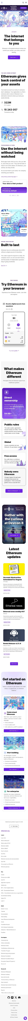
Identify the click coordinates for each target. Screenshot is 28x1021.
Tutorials (3, 911)
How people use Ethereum (7, 864)
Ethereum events (5, 945)
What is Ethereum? (13, 491)
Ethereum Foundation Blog (7, 958)
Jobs (14, 1007)
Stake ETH (3, 898)
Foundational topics (5, 924)
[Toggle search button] (23, 2)
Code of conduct (14, 1005)
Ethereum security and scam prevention (10, 858)
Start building (4, 916)
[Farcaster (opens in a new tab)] (12, 997)
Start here (13, 57)
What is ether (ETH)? (5, 843)
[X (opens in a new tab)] (16, 997)
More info (8, 309)
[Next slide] (17, 195)
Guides (2, 874)
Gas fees (3, 853)
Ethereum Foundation (6, 956)
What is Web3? (4, 848)
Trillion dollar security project (7, 992)
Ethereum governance (6, 987)
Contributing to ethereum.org (7, 948)
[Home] (2, 2)
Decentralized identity (6, 895)
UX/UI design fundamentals (7, 927)
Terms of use (14, 1012)
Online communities (5, 943)
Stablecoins (3, 885)
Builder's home (4, 908)
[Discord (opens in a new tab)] (19, 997)
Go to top (15, 826)
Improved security (5, 977)
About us (14, 1000)
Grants (2, 921)
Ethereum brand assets (14, 1003)
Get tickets (24, 8)
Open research (4, 982)
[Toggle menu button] (26, 2)
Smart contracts (4, 851)
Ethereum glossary (5, 866)
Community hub (4, 940)
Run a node (3, 856)
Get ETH (3, 880)
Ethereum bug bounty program (8, 953)
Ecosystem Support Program (8, 961)
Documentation (4, 914)
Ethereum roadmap (5, 974)
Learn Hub (3, 838)
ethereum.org (5, 831)
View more (14, 663)
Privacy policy (14, 1010)
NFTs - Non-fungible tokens (7, 887)
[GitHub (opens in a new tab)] (8, 997)
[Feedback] (25, 1018)
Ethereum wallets (5, 845)
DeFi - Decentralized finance (7, 890)
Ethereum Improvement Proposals (8, 985)
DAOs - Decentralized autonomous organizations (12, 893)
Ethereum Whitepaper (6, 971)
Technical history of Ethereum (7, 979)
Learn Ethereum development (7, 919)
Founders (3, 932)
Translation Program (5, 950)
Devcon (3, 963)
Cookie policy (14, 1014)
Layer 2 (2, 900)
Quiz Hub (3, 861)
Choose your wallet (5, 877)
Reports (3, 990)
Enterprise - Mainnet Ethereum (8, 929)
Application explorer (5, 882)
